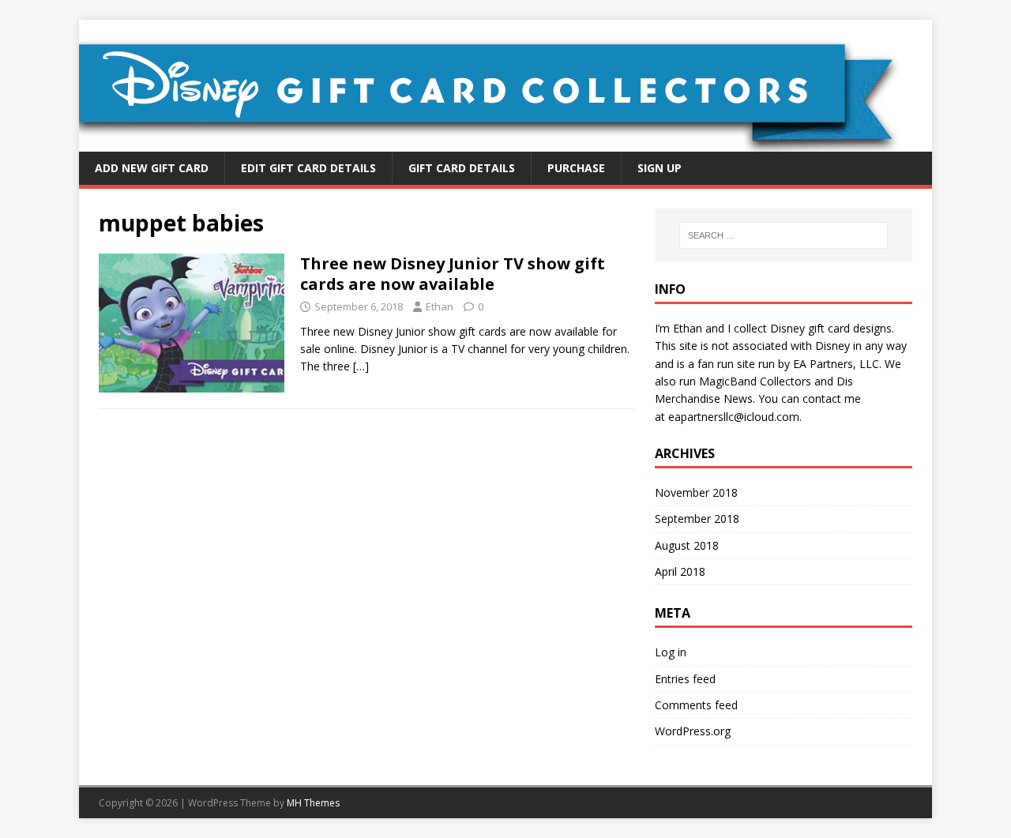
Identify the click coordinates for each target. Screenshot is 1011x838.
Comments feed (696, 704)
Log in (670, 652)
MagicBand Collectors (755, 381)
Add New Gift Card (152, 167)
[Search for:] (783, 235)
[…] (361, 366)
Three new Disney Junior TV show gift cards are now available (452, 274)
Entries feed (685, 678)
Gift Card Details (461, 167)
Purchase (576, 167)
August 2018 (687, 545)
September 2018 (697, 518)
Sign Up (659, 167)
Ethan (439, 306)
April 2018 (680, 571)
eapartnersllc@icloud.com (733, 416)
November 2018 (696, 492)
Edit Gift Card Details (308, 167)
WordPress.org (693, 730)
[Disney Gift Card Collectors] (505, 142)
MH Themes (313, 803)
